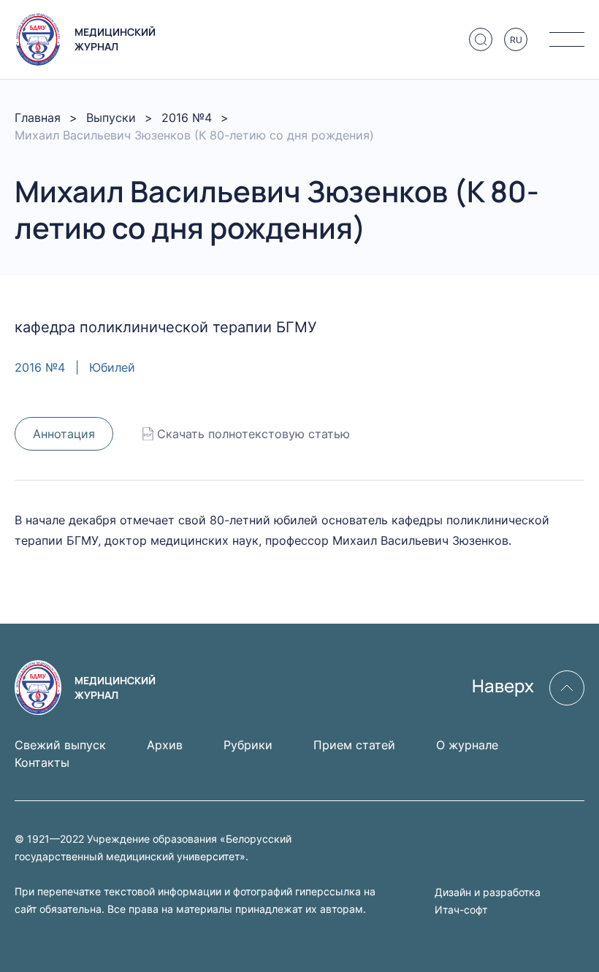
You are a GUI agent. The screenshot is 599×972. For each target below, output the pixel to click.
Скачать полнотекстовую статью (253, 433)
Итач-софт (461, 909)
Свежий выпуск (60, 745)
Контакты (42, 762)
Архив (165, 745)
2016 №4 (186, 117)
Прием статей (354, 745)
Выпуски (111, 117)
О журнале (467, 745)
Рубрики (248, 745)
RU (516, 39)
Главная (38, 117)
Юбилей (112, 367)
